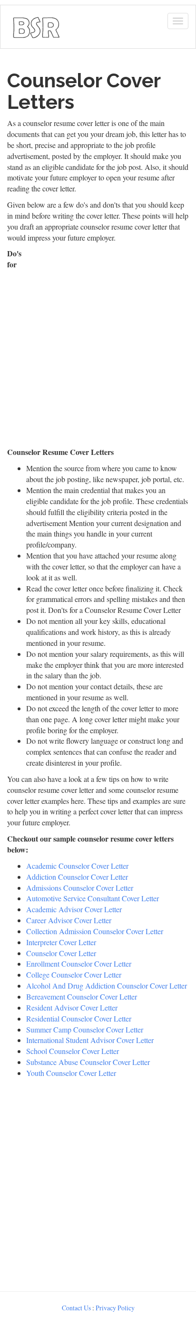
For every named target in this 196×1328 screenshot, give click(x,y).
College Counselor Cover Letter (73, 975)
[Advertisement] (98, 346)
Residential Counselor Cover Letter (78, 1018)
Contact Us (76, 1307)
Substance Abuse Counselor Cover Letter (88, 1062)
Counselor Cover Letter (61, 953)
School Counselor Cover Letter (72, 1051)
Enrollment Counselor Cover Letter (78, 964)
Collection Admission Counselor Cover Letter (94, 931)
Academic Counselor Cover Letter (77, 866)
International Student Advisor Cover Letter (90, 1040)
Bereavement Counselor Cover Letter (81, 996)
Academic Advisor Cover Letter (74, 909)
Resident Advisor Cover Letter (72, 1007)
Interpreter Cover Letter (61, 942)
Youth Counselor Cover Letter (71, 1073)
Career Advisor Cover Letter (68, 920)
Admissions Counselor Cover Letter (79, 888)
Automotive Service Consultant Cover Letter (92, 898)
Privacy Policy (115, 1307)
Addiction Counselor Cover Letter (77, 877)
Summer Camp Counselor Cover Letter (84, 1029)
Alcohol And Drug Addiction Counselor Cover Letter (106, 985)
